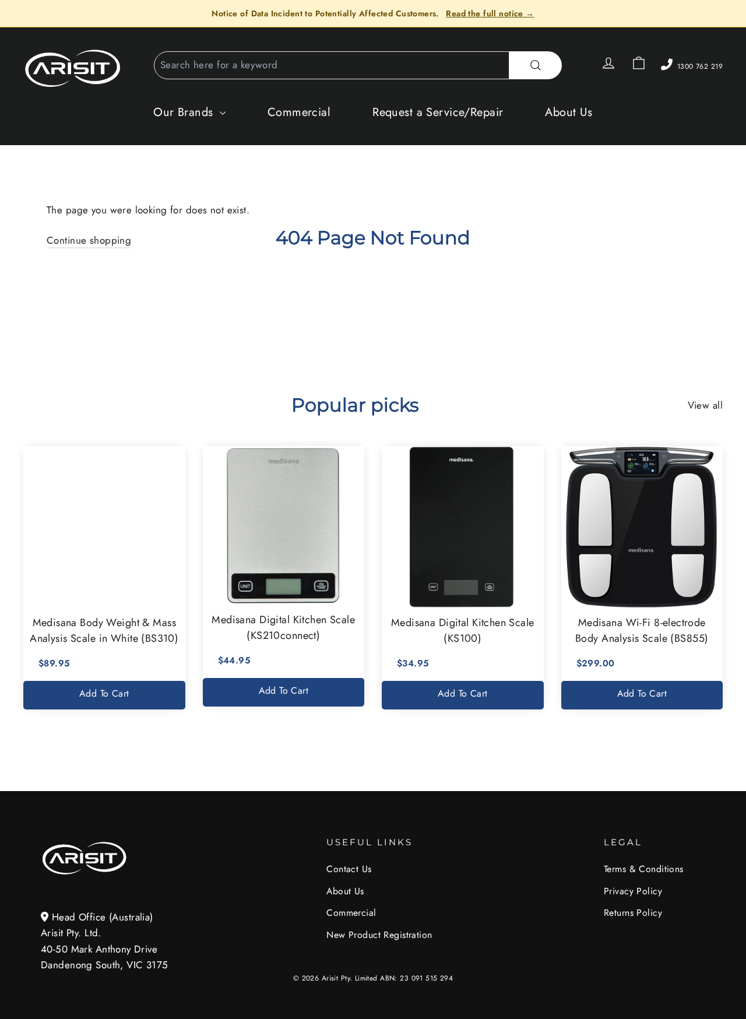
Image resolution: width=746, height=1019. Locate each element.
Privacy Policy (633, 891)
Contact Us (348, 869)
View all (705, 405)
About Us (568, 112)
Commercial (299, 112)
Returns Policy (633, 912)
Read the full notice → (490, 13)
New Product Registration (379, 934)
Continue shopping (89, 240)
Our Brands (185, 112)
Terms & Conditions (644, 869)
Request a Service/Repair (437, 112)
